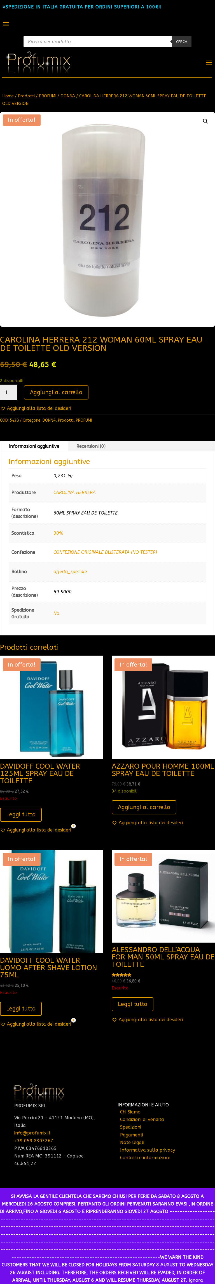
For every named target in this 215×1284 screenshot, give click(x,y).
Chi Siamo (130, 1112)
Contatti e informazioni (145, 1157)
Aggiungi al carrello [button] (144, 807)
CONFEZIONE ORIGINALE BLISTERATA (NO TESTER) (105, 552)
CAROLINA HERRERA (74, 492)
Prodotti (26, 95)
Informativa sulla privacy (147, 1150)
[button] (205, 121)
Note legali (132, 1142)
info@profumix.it (32, 1133)
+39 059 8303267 (33, 1140)
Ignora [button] (196, 1280)
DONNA (67, 95)
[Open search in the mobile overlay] (107, 41)
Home (8, 95)
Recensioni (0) (91, 446)
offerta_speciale (70, 571)
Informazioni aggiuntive (34, 446)
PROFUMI (47, 95)
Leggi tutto (21, 814)
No (56, 613)
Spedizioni (130, 1127)
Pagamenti (131, 1135)
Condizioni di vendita (142, 1119)
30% (58, 533)
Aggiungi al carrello (56, 392)
